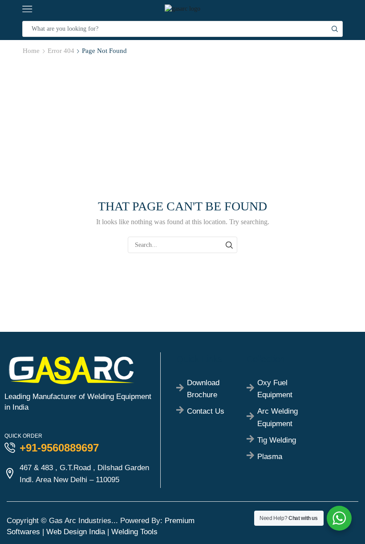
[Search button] (334, 28)
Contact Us (205, 411)
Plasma (269, 456)
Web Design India (75, 532)
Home (31, 50)
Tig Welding (276, 440)
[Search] (229, 245)
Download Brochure (203, 389)
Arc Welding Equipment (277, 417)
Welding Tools (134, 532)
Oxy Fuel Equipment (274, 389)
